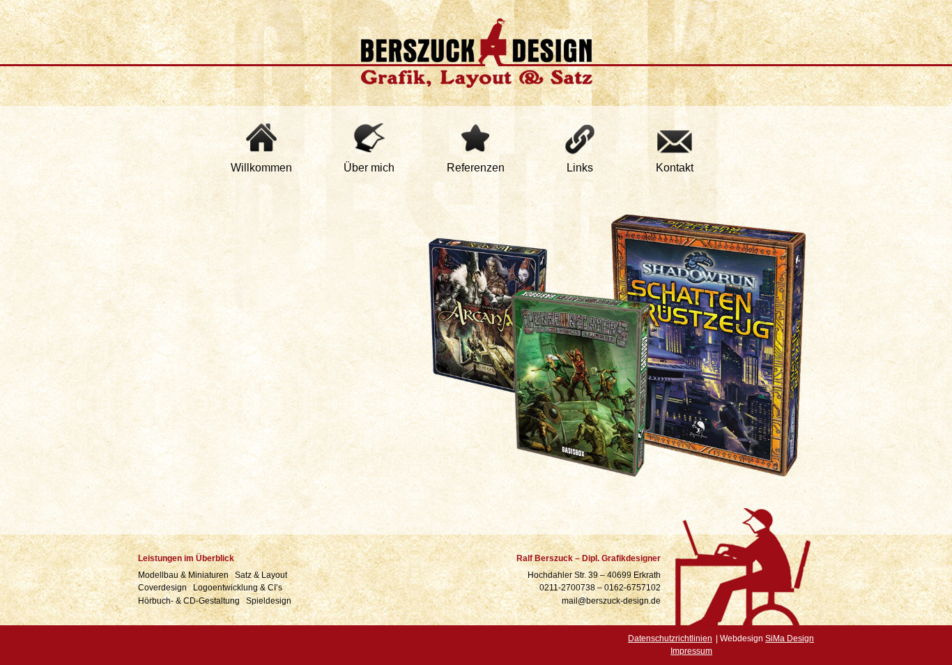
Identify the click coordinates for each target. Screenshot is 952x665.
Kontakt (674, 168)
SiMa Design (789, 638)
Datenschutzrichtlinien (670, 638)
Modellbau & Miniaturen (184, 575)
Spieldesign (269, 601)
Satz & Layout (262, 575)
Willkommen (261, 168)
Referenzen (476, 168)
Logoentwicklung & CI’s (238, 588)
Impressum (691, 651)
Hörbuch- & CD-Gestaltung (190, 601)
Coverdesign (163, 588)
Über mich (369, 168)
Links (580, 168)
